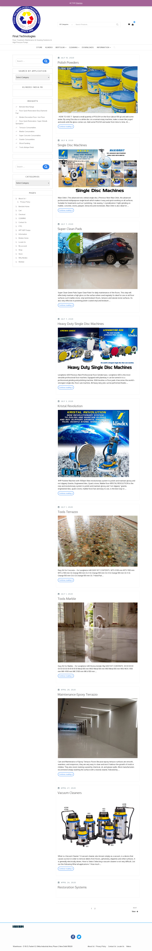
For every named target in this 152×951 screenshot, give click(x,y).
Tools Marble (67, 599)
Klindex (49, 47)
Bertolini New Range (26, 107)
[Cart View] (133, 24)
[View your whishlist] (129, 24)
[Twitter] (79, 937)
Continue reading (66, 126)
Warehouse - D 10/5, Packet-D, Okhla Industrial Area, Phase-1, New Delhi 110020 (42, 946)
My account (23, 246)
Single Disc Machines (72, 145)
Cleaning (73, 47)
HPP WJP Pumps (24, 230)
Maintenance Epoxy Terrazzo (78, 694)
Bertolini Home (24, 206)
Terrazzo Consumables (27, 127)
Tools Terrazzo (68, 512)
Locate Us (22, 242)
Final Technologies (24, 36)
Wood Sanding (24, 143)
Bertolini (60, 47)
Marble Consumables (26, 131)
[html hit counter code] (18, 926)
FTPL (20, 226)
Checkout (22, 214)
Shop (20, 250)
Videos (128, 946)
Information (103, 47)
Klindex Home (23, 238)
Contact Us (22, 222)
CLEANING (22, 218)
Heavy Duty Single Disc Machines (81, 324)
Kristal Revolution (70, 406)
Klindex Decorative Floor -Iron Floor (32, 117)
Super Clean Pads (70, 229)
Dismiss (79, 3)
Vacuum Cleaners (70, 793)
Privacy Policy (25, 202)
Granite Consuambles (27, 139)
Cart (20, 210)
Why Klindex (23, 258)
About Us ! (22, 198)
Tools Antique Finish (26, 147)
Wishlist (21, 262)
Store (39, 47)
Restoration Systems (72, 887)
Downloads (88, 47)
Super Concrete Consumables (30, 135)
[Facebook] (73, 937)
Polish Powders (68, 62)
